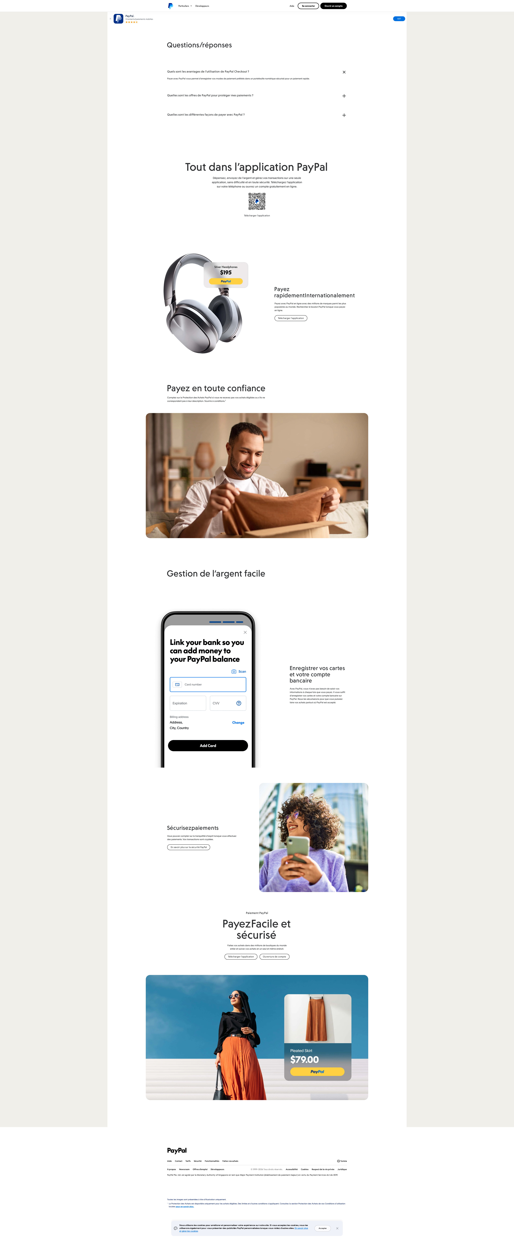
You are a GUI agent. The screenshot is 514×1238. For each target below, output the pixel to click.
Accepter (323, 1228)
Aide (292, 6)
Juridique (342, 1169)
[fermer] (110, 19)
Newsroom (184, 1169)
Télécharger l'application (257, 215)
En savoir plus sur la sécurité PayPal (189, 847)
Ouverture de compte (274, 956)
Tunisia (343, 1161)
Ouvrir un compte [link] (334, 6)
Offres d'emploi (200, 1169)
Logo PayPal (170, 6)
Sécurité (198, 1161)
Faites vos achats (230, 1161)
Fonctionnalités (212, 1161)
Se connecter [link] (308, 6)
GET (399, 19)
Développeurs (202, 6)
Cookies (305, 1169)
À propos (171, 1169)
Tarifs (188, 1161)
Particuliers (183, 6)
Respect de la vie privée (323, 1169)
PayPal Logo (177, 1151)
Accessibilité (292, 1169)
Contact (178, 1161)
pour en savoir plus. (185, 1206)
